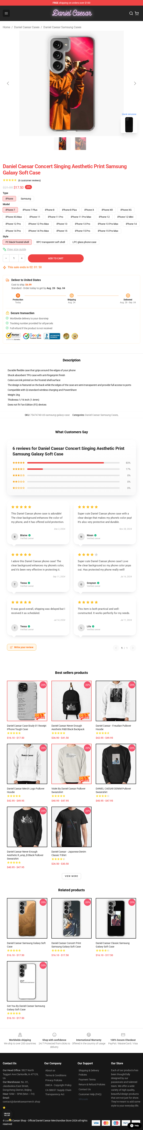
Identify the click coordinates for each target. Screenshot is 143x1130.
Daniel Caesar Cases (26, 27)
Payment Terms (87, 1079)
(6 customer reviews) (29, 180)
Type (5, 193)
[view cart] (137, 13)
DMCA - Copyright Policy (58, 1085)
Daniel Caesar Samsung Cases (62, 27)
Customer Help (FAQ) (90, 1094)
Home (6, 27)
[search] (131, 13)
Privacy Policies (53, 1080)
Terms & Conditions (55, 1075)
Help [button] (137, 1125)
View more (71, 876)
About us (50, 1070)
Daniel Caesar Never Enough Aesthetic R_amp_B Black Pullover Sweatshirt (25, 855)
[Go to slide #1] (62, 143)
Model (6, 204)
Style (5, 236)
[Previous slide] (8, 83)
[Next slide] (134, 83)
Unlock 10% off (7, 1114)
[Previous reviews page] (116, 648)
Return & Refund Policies (92, 1084)
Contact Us (85, 1089)
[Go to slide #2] (80, 143)
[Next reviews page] (133, 648)
